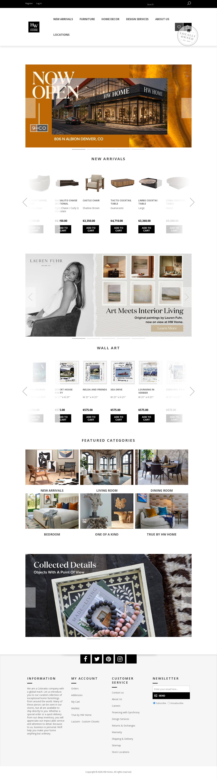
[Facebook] (85, 659)
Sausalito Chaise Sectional (66, 202)
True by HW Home (81, 714)
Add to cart (63, 229)
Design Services (120, 719)
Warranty (117, 732)
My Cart (75, 701)
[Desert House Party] (67, 372)
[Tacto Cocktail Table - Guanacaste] (123, 183)
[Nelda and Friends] (95, 372)
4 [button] (123, 149)
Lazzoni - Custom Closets (85, 721)
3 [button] (108, 149)
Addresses (77, 695)
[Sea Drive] (123, 372)
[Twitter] (97, 659)
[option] (108, 106)
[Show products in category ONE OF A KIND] (106, 511)
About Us (117, 699)
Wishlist (75, 708)
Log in (39, 3)
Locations (61, 35)
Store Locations (120, 752)
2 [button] (93, 149)
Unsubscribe (176, 703)
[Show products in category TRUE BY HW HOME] (161, 511)
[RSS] (131, 659)
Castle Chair (91, 200)
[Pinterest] (108, 659)
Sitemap (116, 745)
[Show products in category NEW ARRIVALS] (52, 467)
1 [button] (78, 149)
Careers (116, 705)
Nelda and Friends (95, 389)
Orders (75, 688)
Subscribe (161, 703)
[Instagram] (120, 659)
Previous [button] (30, 108)
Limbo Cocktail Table (148, 202)
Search (189, 3)
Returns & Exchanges (123, 725)
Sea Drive (116, 389)
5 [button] (138, 149)
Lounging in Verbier (146, 391)
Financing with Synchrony (126, 712)
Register (29, 3)
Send (162, 695)
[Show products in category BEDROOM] (52, 511)
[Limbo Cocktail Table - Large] (150, 183)
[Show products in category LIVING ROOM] (106, 467)
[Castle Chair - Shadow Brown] (95, 183)
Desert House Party (64, 391)
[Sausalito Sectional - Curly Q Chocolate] (67, 183)
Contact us (118, 692)
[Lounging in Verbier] (150, 372)
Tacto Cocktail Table (121, 202)
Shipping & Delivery (122, 738)
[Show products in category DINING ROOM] (161, 467)
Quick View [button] (64, 188)
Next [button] (186, 108)
